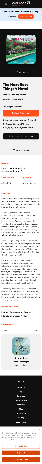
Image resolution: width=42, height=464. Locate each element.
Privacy (21, 418)
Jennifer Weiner (18, 94)
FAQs (21, 392)
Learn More (21, 422)
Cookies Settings (21, 446)
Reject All (21, 453)
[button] (4, 330)
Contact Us (21, 413)
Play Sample (22, 72)
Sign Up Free (26, 16)
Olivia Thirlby (18, 99)
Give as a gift (22, 150)
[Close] (39, 429)
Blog (21, 409)
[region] (21, 445)
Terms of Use (21, 400)
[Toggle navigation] (6, 4)
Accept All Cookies (21, 459)
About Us (21, 388)
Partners (21, 396)
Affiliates (21, 405)
